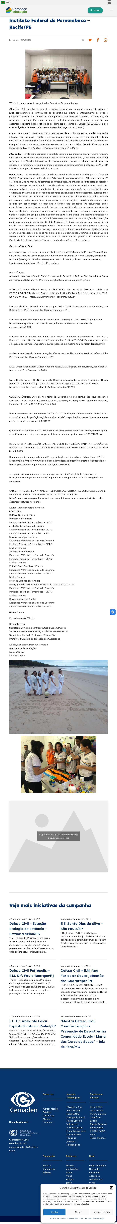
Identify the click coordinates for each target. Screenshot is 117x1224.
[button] (111, 1187)
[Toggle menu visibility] (111, 10)
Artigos (70, 1179)
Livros (69, 1172)
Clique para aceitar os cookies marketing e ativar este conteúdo (58, 836)
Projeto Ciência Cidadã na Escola (98, 1117)
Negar (78, 1212)
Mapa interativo (97, 1165)
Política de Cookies (58, 1219)
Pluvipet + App (74, 1107)
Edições (47, 1172)
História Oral (72, 1113)
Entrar (97, 10)
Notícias (47, 1119)
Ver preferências (102, 1212)
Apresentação (50, 1108)
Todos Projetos (98, 1137)
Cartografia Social (75, 1117)
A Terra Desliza (74, 1127)
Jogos (69, 1182)
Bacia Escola (73, 1110)
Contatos (48, 1122)
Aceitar (54, 1212)
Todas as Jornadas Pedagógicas (73, 1141)
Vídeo (69, 1175)
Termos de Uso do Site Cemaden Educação (86, 1219)
